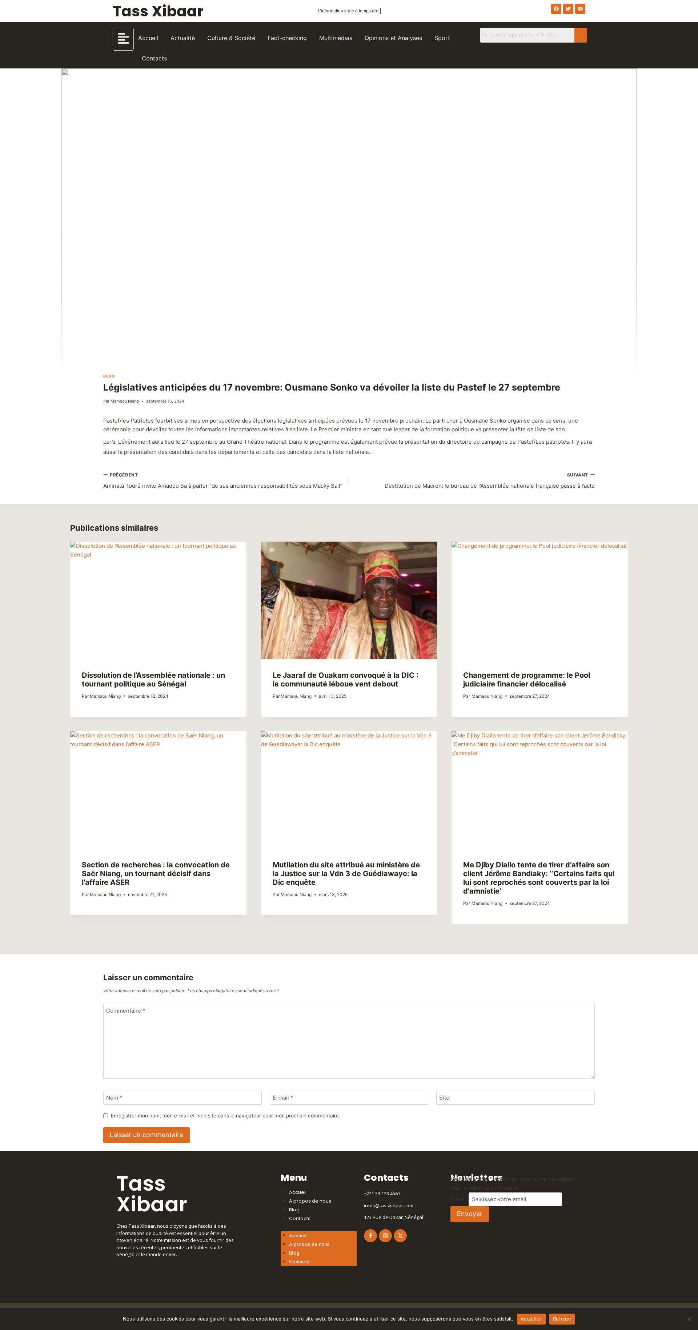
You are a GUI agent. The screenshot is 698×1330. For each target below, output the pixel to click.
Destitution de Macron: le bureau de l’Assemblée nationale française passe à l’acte (490, 481)
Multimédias (335, 37)
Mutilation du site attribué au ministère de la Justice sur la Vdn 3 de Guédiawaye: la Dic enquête (346, 873)
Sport (442, 37)
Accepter (531, 1319)
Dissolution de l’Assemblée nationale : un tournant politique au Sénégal (153, 679)
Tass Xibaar (158, 11)
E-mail (283, 1097)
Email (459, 1199)
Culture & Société (231, 37)
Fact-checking (287, 37)
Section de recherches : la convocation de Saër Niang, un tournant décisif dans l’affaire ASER (156, 873)
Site (444, 1097)
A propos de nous (310, 1201)
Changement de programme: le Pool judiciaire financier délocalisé (526, 679)
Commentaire (125, 1010)
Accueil (148, 37)
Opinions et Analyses (393, 37)
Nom (114, 1097)
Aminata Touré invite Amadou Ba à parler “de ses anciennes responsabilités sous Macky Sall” (222, 481)
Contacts (154, 58)
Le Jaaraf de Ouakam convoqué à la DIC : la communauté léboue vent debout (345, 679)
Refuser (562, 1319)
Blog (109, 376)
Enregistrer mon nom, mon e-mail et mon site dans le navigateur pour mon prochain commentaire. (225, 1116)
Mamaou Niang (125, 401)
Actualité (183, 37)
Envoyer (469, 1214)
